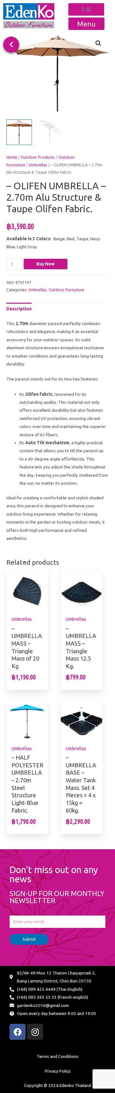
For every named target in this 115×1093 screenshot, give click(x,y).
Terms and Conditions (58, 1056)
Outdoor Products (38, 157)
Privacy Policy (58, 1071)
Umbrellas (38, 165)
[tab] (19, 309)
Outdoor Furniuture (66, 290)
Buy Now (45, 263)
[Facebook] (18, 1032)
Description (19, 308)
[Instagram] (35, 1032)
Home (11, 157)
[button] (11, 45)
